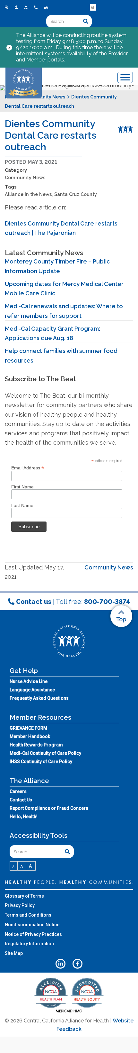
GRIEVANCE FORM (28, 728)
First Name (22, 486)
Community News (25, 177)
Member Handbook (30, 736)
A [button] (14, 866)
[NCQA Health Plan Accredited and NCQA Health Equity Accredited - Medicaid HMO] (69, 1012)
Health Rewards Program (36, 744)
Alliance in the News (28, 194)
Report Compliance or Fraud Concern (49, 808)
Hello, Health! (24, 816)
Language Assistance (32, 689)
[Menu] (125, 77)
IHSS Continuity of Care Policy (41, 761)
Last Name (22, 505)
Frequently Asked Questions (39, 698)
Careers (18, 791)
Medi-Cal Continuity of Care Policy (45, 753)
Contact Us (21, 799)
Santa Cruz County (75, 194)
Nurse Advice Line (28, 681)
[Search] (86, 21)
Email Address (27, 468)
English (93, 12)
